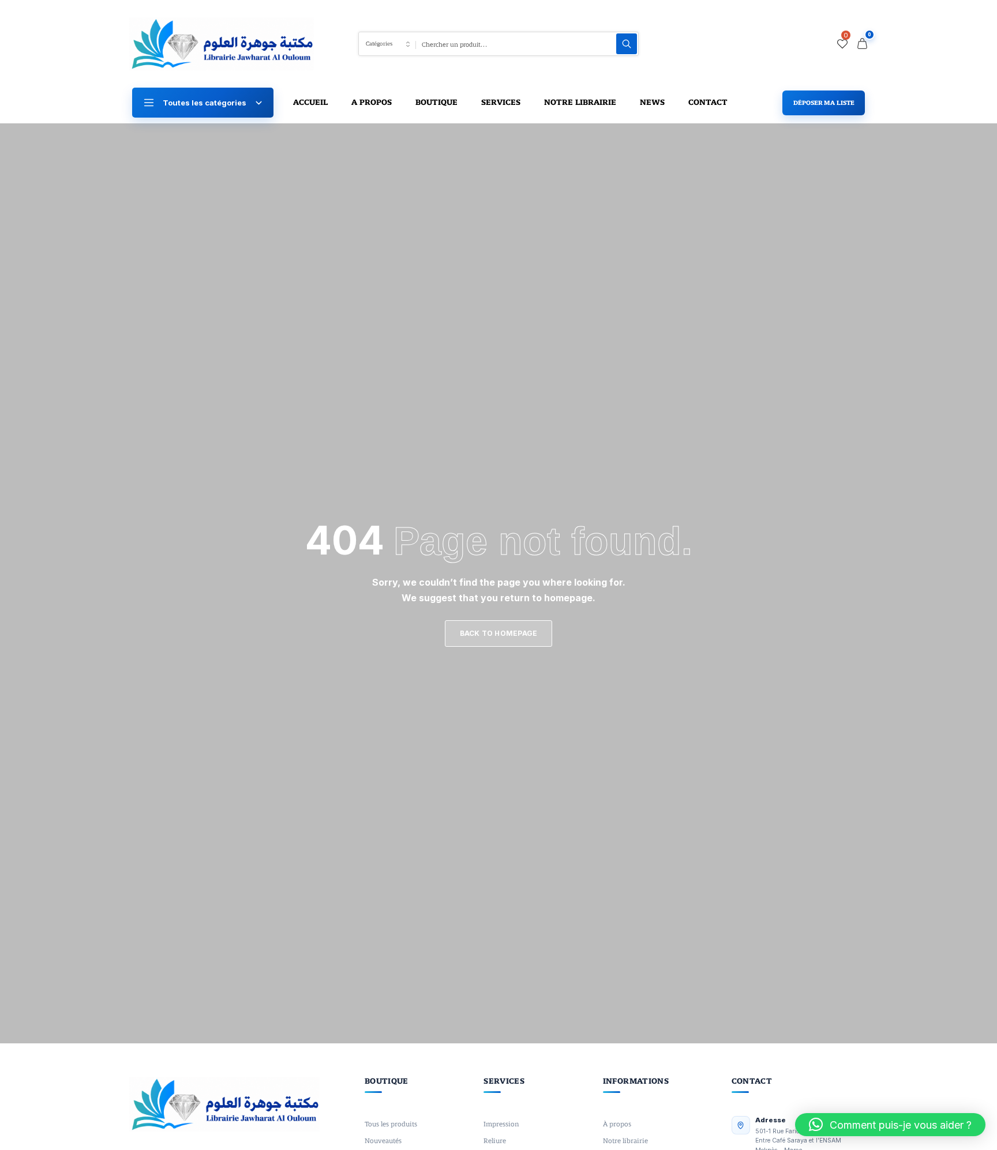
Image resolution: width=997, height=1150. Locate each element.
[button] (890, 1124)
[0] (842, 44)
